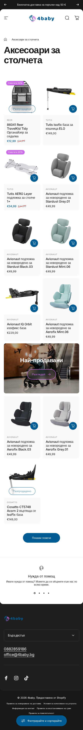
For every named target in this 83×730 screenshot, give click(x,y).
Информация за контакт (23, 708)
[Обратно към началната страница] (5, 39)
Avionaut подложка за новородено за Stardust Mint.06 (59, 263)
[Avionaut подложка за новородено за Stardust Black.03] (22, 231)
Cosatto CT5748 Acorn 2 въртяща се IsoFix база (21, 510)
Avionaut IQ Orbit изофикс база (19, 326)
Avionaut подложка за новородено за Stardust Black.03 (21, 263)
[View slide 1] (34, 593)
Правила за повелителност (41, 713)
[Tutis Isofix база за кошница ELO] (61, 97)
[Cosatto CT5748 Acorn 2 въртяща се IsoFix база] (22, 479)
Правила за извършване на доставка (24, 703)
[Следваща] (77, 4)
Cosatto (12, 502)
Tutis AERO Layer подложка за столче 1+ (21, 197)
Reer (9, 120)
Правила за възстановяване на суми (54, 708)
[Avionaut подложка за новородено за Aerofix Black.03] (22, 414)
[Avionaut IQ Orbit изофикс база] (22, 296)
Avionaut (51, 189)
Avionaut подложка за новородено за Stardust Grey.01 (59, 197)
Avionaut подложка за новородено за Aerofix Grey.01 (59, 445)
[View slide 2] (39, 593)
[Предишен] (5, 4)
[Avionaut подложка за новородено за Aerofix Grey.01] (61, 414)
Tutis (49, 120)
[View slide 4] (48, 593)
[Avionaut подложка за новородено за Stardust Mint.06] (61, 231)
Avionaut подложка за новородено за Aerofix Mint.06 (59, 328)
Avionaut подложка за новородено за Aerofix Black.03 (21, 445)
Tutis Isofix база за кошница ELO (59, 126)
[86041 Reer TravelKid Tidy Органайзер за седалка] (22, 97)
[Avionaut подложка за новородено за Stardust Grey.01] (61, 166)
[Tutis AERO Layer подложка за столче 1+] (22, 166)
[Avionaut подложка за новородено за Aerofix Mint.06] (61, 296)
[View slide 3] (44, 593)
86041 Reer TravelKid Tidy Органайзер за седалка (17, 130)
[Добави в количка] (73, 109)
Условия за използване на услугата (59, 703)
